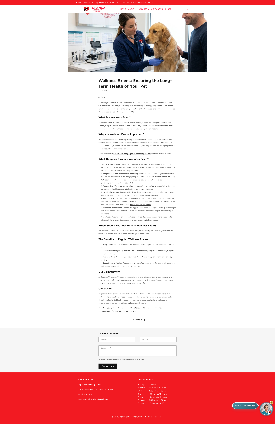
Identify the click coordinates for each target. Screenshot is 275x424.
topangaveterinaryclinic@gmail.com (93, 399)
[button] (132, 9)
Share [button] (103, 97)
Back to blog (139, 320)
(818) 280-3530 (85, 394)
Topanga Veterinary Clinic (132, 417)
